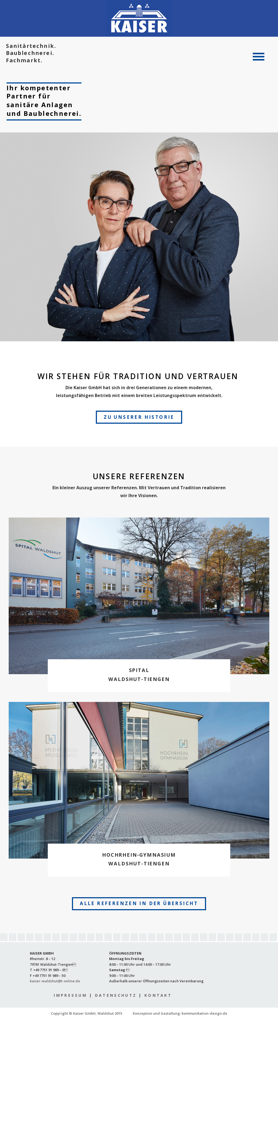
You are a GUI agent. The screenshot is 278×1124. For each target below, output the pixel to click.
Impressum (70, 995)
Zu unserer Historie (139, 417)
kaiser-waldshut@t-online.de (55, 981)
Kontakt (158, 995)
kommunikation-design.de (204, 1013)
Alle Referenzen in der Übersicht (139, 903)
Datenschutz (116, 995)
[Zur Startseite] (139, 18)
